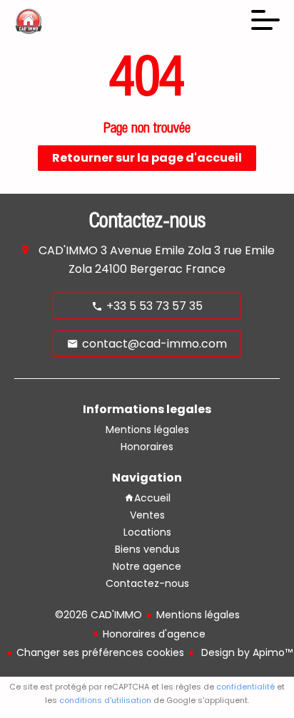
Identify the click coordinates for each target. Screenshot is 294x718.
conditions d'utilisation (105, 700)
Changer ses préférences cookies (100, 652)
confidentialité (245, 686)
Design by (245, 652)
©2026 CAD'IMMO (98, 615)
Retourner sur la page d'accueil (147, 158)
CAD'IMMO (68, 250)
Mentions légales (198, 615)
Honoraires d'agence (154, 634)
